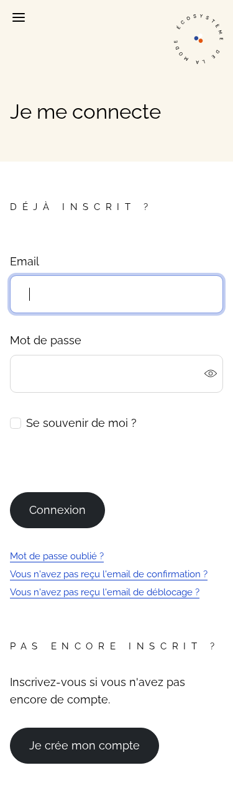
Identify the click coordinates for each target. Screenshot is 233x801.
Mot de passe (45, 340)
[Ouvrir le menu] (18, 17)
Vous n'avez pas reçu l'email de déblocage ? (104, 592)
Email (24, 261)
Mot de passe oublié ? (57, 556)
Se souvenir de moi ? (81, 422)
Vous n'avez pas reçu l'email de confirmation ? (109, 574)
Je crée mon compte (84, 745)
